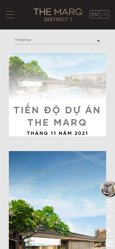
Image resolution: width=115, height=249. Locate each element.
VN (104, 14)
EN (94, 14)
